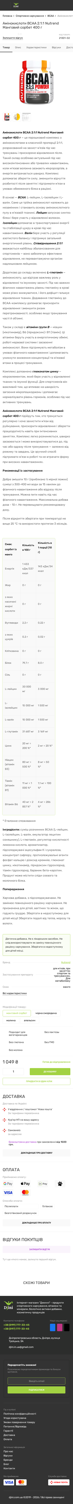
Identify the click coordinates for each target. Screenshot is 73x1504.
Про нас (8, 1451)
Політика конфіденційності (20, 1413)
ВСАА (50, 15)
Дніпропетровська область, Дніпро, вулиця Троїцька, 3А (34, 1340)
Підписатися (36, 1390)
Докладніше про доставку (36, 1153)
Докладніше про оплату (36, 1223)
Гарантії (8, 1430)
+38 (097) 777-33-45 (16, 1329)
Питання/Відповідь (15, 1426)
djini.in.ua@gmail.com (21, 1347)
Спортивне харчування (30, 15)
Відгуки (8, 1455)
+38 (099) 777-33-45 (16, 1325)
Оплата (8, 1439)
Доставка (9, 1435)
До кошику (50, 1071)
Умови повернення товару (19, 1422)
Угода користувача (15, 1418)
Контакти (9, 1468)
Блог (6, 1464)
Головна (7, 15)
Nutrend (65, 962)
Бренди (8, 1459)
